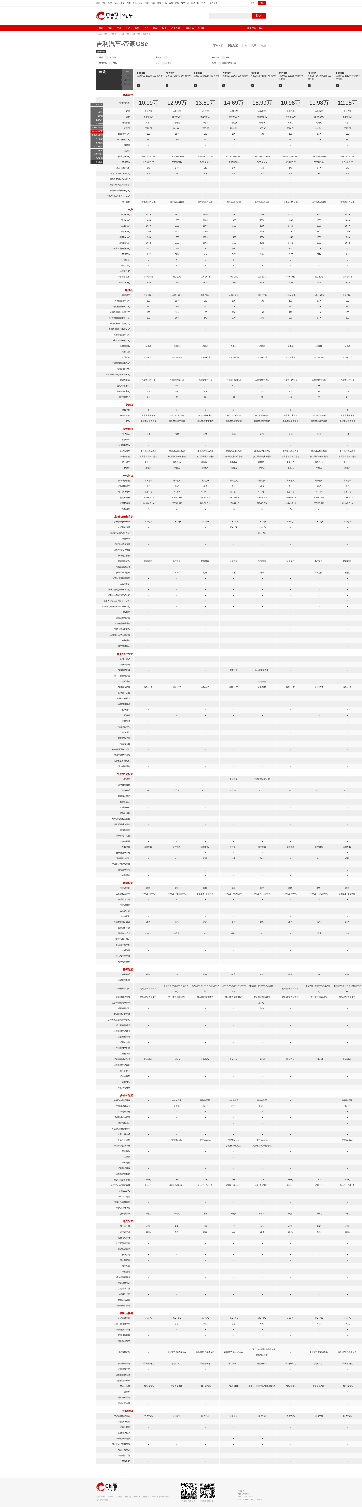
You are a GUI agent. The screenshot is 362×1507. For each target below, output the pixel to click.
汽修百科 (175, 28)
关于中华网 (100, 1497)
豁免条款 (145, 1497)
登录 (262, 3)
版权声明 (136, 1497)
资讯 (104, 3)
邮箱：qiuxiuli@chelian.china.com (251, 1499)
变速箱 (100, 116)
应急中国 (195, 3)
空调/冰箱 (99, 158)
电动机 (100, 112)
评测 (128, 28)
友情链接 (154, 1497)
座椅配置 (99, 143)
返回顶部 (99, 162)
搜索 (259, 15)
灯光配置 (99, 150)
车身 (101, 108)
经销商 (201, 28)
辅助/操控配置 (97, 131)
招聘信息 (128, 1497)
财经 (116, 3)
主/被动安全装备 (97, 128)
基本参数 (99, 105)
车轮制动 (99, 124)
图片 (146, 28)
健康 (159, 3)
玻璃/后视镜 (98, 154)
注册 (253, 3)
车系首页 (218, 45)
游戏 (135, 3)
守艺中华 (185, 3)
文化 (141, 3)
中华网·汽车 (101, 34)
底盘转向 (99, 120)
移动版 (262, 28)
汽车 (129, 3)
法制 (177, 3)
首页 (98, 3)
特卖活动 (189, 28)
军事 (110, 3)
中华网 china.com (108, 15)
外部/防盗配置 (97, 135)
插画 (153, 3)
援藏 (147, 3)
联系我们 (119, 1497)
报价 (164, 28)
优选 (171, 3)
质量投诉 (251, 28)
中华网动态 (164, 1497)
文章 (119, 28)
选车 (155, 28)
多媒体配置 (98, 147)
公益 (165, 3)
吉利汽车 (125, 34)
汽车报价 (114, 34)
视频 (137, 28)
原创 (110, 28)
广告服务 (110, 1497)
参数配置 (233, 45)
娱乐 (122, 3)
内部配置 (99, 139)
